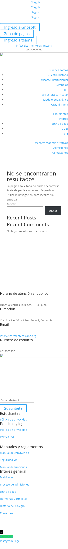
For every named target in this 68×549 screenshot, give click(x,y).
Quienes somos (58, 70)
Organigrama (59, 104)
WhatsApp (6, 536)
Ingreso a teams (18, 40)
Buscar (11, 204)
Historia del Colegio (12, 506)
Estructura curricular (55, 94)
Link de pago (60, 123)
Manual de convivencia (14, 453)
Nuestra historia (57, 75)
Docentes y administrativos (51, 143)
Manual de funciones (13, 467)
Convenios (6, 513)
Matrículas (6, 477)
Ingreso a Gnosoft (20, 27)
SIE (66, 133)
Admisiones (60, 148)
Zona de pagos (17, 33)
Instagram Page (10, 541)
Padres (63, 119)
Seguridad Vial (9, 460)
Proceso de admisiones (15, 484)
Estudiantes (60, 114)
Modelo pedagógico (55, 99)
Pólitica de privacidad (13, 419)
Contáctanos (60, 152)
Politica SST (7, 437)
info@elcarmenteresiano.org (34, 45)
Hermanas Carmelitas (13, 498)
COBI (65, 128)
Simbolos (62, 85)
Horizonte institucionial (53, 80)
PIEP (65, 90)
